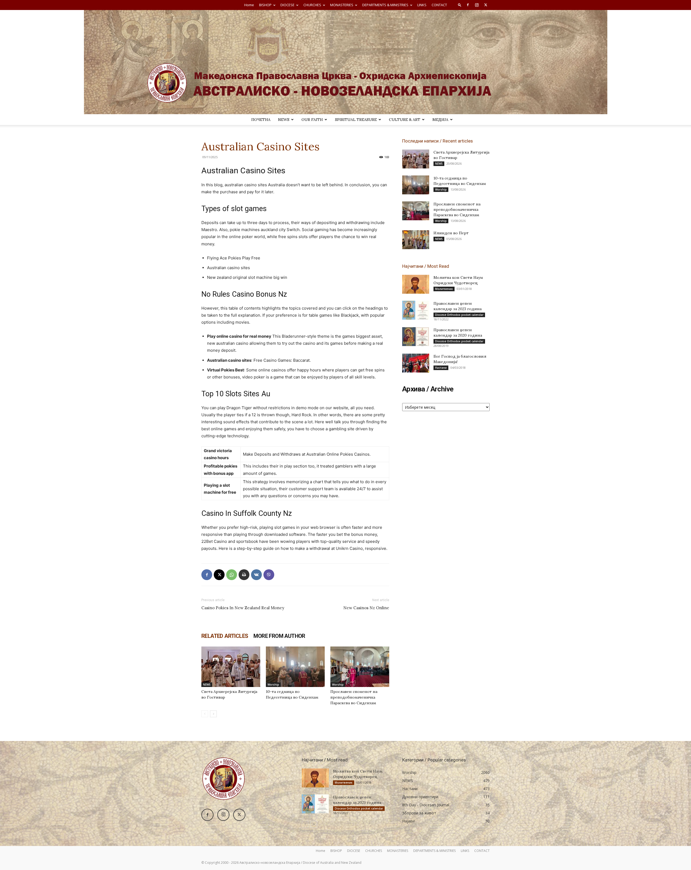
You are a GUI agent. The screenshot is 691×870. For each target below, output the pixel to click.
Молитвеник (444, 289)
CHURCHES (312, 4)
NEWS (283, 119)
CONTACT (439, 4)
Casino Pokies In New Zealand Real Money (242, 607)
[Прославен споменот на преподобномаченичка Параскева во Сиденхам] (359, 666)
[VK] (256, 574)
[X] (486, 5)
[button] (460, 5)
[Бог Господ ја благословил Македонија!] (415, 363)
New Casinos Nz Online (366, 607)
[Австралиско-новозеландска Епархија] (345, 62)
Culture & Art (404, 119)
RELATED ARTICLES (224, 636)
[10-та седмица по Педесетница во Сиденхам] (295, 666)
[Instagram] (477, 5)
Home (249, 4)
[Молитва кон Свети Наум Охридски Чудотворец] (415, 284)
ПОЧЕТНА (260, 119)
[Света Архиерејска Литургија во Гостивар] (230, 666)
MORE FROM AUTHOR (279, 636)
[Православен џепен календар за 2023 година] (415, 310)
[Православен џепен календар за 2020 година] (415, 336)
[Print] (244, 574)
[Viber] (268, 574)
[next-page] (213, 713)
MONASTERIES (341, 4)
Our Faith (312, 119)
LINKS (421, 4)
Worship (273, 684)
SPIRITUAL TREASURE (356, 119)
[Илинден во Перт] (415, 239)
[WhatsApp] (231, 574)
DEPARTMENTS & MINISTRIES (385, 4)
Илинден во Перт (451, 233)
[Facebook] (468, 5)
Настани (441, 368)
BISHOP (265, 4)
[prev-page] (204, 713)
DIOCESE (287, 4)
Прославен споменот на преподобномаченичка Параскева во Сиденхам (353, 697)
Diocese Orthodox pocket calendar (459, 315)
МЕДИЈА (440, 119)
